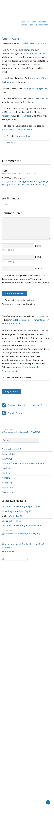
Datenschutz (8, 492)
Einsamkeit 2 (34, 525)
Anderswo (10, 38)
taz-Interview (41, 98)
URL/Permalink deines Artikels (17, 377)
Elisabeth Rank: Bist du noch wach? (22, 405)
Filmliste (6, 473)
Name (38, 245)
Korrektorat (8, 115)
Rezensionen (8, 551)
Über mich (31, 21)
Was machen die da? (11, 449)
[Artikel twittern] (48, 142)
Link (34, 173)
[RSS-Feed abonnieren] (43, 802)
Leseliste (6, 468)
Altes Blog (7, 482)
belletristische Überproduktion (17, 129)
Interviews (7, 458)
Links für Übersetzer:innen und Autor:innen (23, 463)
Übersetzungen (41, 24)
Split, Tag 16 (34, 506)
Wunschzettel (8, 477)
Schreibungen (27, 24)
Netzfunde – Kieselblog (13, 506)
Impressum (7, 487)
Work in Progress (14, 413)
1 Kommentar (9, 142)
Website (39, 268)
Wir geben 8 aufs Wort (37, 53)
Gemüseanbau (23, 135)
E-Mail (38, 257)
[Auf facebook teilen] (45, 142)
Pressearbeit (24, 115)
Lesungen (42, 21)
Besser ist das (8, 453)
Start (23, 21)
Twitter (4, 816)
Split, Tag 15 (15, 520)
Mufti (7, 204)
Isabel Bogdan (28, 43)
